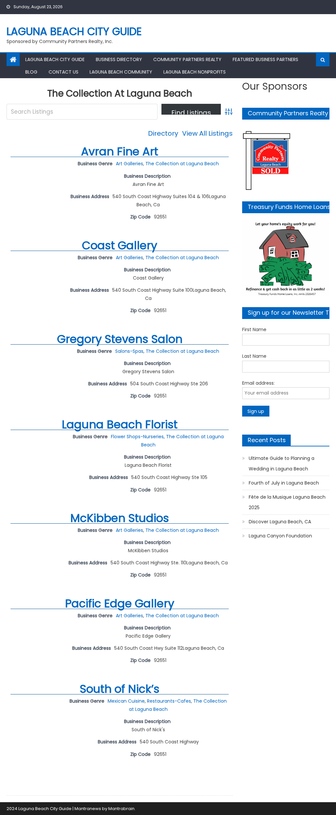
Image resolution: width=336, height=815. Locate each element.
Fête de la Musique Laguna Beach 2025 (287, 502)
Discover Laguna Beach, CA (280, 521)
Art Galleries (129, 163)
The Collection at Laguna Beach (182, 163)
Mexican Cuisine (126, 701)
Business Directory (119, 59)
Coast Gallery (119, 245)
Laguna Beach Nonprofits (194, 72)
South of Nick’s (119, 689)
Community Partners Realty (187, 59)
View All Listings (207, 133)
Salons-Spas (129, 351)
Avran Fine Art (119, 151)
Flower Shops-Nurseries (137, 436)
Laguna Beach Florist (120, 424)
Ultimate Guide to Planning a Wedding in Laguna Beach (281, 463)
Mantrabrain (121, 808)
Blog (31, 72)
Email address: (258, 383)
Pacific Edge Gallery (119, 603)
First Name (254, 329)
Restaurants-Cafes (169, 701)
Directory (163, 133)
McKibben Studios (119, 518)
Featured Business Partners (265, 59)
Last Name (254, 356)
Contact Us (63, 72)
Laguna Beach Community (121, 72)
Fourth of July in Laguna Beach (284, 483)
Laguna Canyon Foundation (280, 535)
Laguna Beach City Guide (74, 31)
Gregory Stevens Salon (119, 339)
